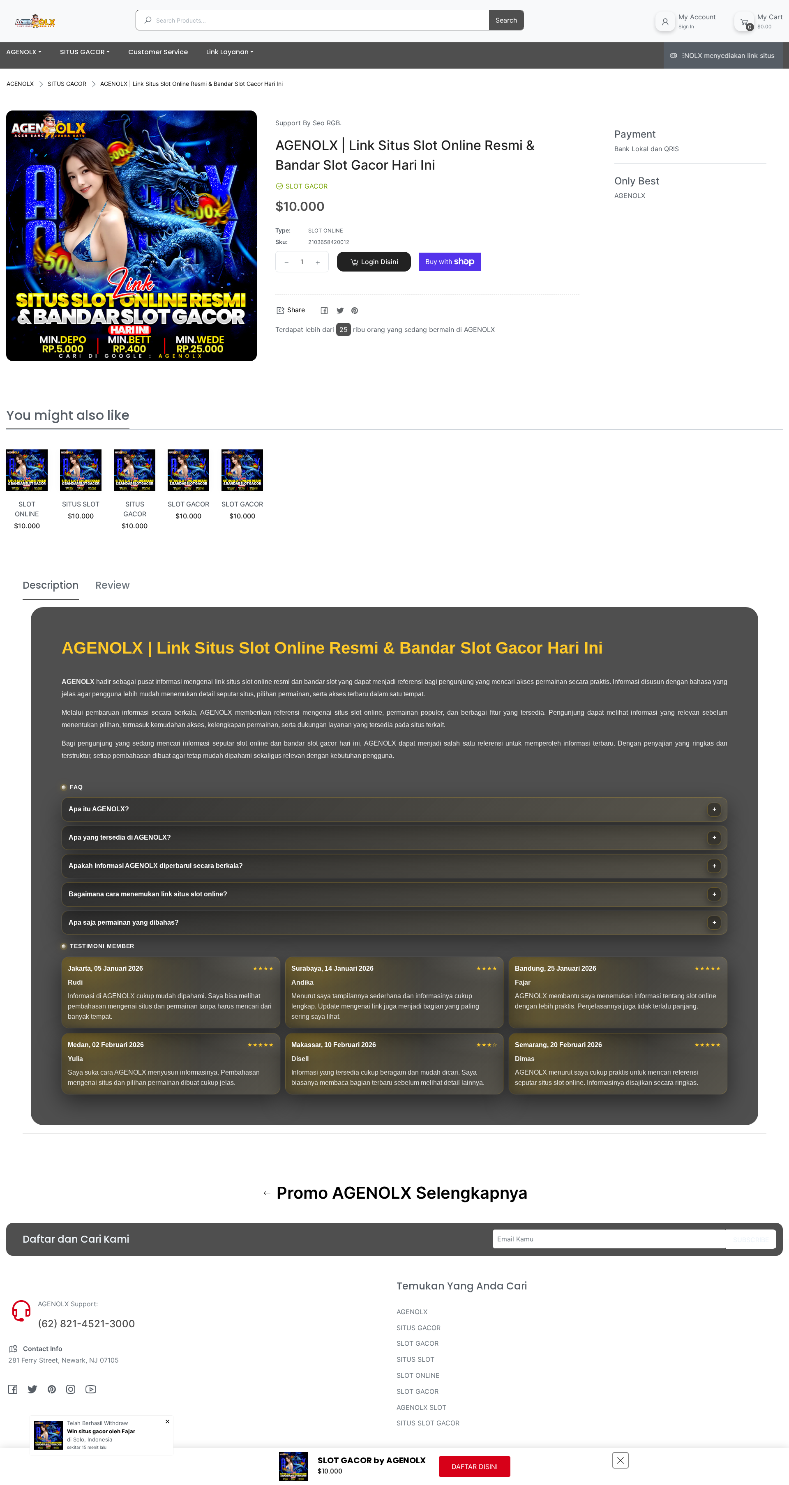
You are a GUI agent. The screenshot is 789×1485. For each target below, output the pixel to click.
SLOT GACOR (188, 504)
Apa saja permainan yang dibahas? (124, 922)
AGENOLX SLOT (421, 1407)
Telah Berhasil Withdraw (97, 1423)
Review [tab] (112, 585)
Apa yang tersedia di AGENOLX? (120, 837)
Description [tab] (51, 585)
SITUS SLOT (80, 504)
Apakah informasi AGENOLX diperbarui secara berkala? (156, 865)
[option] (27, 499)
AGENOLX (20, 83)
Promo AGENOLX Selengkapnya (400, 1193)
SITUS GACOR (67, 83)
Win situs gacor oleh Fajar (101, 1431)
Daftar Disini (475, 1466)
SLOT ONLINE (418, 1375)
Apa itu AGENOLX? (99, 809)
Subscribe (751, 1240)
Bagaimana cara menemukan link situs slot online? (148, 894)
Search (506, 20)
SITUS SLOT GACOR (428, 1423)
